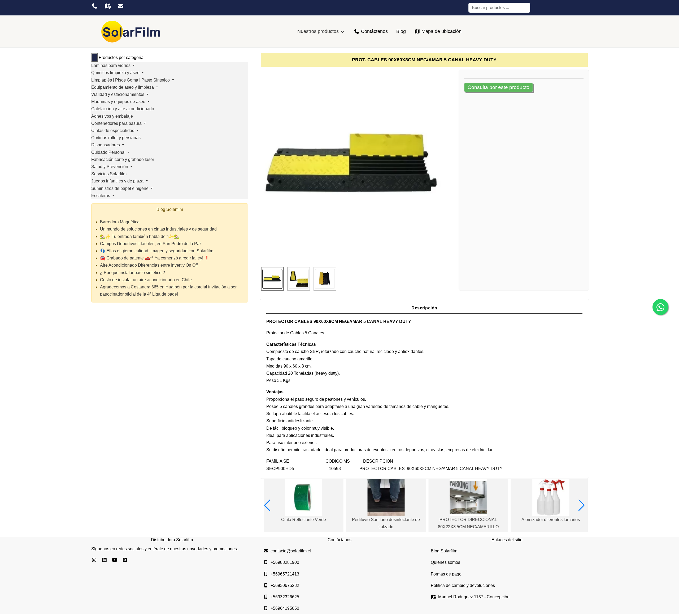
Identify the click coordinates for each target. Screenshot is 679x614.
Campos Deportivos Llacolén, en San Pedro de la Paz (151, 243)
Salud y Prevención (110, 166)
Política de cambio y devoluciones (463, 585)
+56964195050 (285, 608)
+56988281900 (285, 562)
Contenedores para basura (117, 123)
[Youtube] (115, 560)
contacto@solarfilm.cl (291, 551)
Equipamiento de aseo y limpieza (123, 87)
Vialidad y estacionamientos (118, 94)
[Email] (120, 6)
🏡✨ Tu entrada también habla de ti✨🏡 (139, 236)
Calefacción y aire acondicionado (122, 108)
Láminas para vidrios (111, 65)
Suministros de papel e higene (120, 188)
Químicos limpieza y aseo (116, 72)
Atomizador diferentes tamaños (548, 519)
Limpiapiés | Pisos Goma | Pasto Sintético (131, 80)
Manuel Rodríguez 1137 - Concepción (474, 597)
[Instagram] (94, 560)
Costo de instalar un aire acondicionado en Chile (146, 280)
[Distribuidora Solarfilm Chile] (131, 32)
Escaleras (101, 195)
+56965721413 (285, 574)
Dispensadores (106, 145)
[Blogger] (125, 560)
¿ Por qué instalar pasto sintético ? (132, 272)
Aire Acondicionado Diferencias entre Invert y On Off (149, 265)
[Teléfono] (94, 6)
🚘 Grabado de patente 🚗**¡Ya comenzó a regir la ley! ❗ (155, 258)
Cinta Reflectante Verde (300, 519)
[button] (267, 505)
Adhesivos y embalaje (112, 116)
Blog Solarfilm (444, 551)
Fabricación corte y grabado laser (122, 159)
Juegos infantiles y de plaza (118, 181)
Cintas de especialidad (113, 130)
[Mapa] (107, 6)
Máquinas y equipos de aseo (118, 101)
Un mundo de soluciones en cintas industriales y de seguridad (158, 229)
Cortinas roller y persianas (116, 137)
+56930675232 (285, 585)
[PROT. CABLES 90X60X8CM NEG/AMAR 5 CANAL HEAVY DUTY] (355, 166)
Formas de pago (446, 574)
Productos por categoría (121, 57)
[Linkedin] (105, 560)
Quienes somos (445, 562)
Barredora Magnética (120, 222)
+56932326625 (285, 597)
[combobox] (499, 8)
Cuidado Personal (109, 152)
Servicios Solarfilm (109, 174)
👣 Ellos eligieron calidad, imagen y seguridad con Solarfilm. (157, 251)
